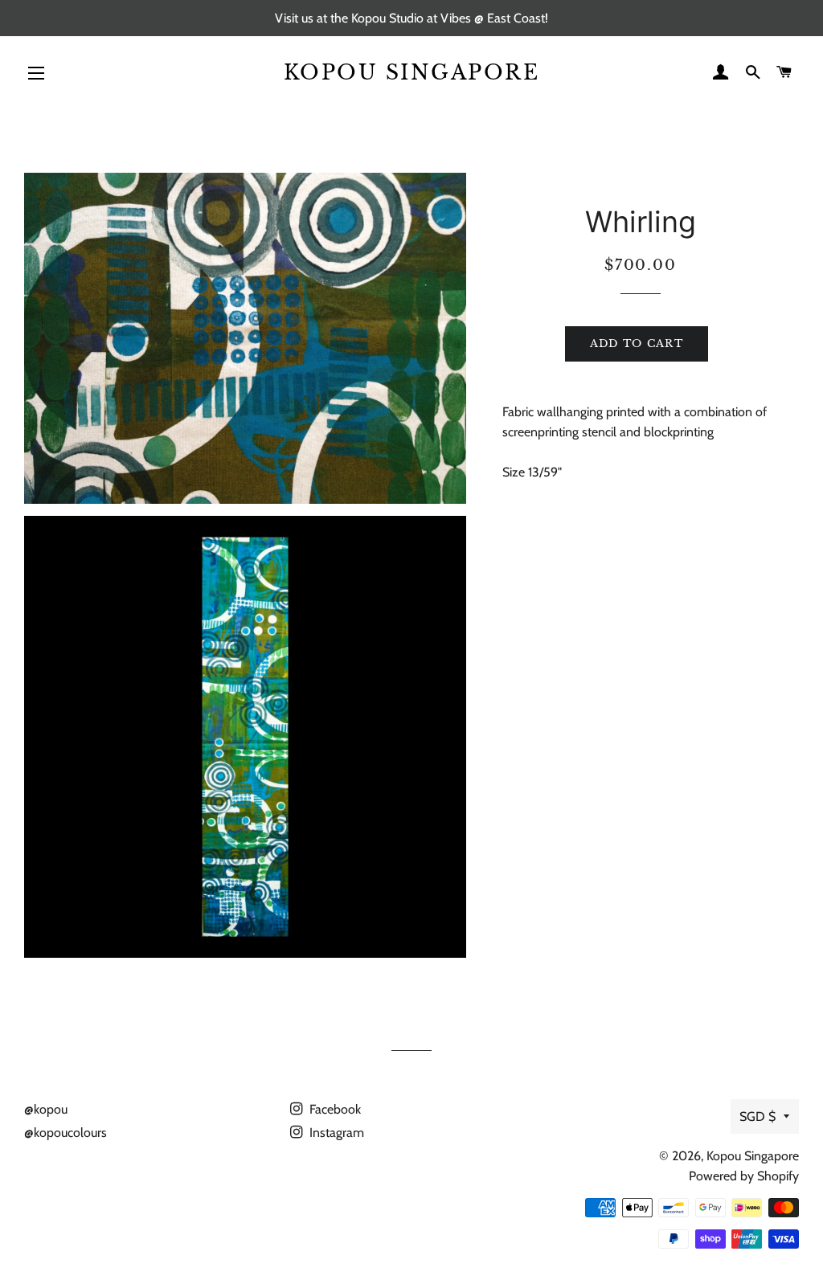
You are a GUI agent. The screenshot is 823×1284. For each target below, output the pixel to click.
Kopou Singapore (412, 72)
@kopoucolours (65, 1132)
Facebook (333, 1109)
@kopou (46, 1109)
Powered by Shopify (744, 1176)
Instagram (335, 1132)
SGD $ (757, 1116)
